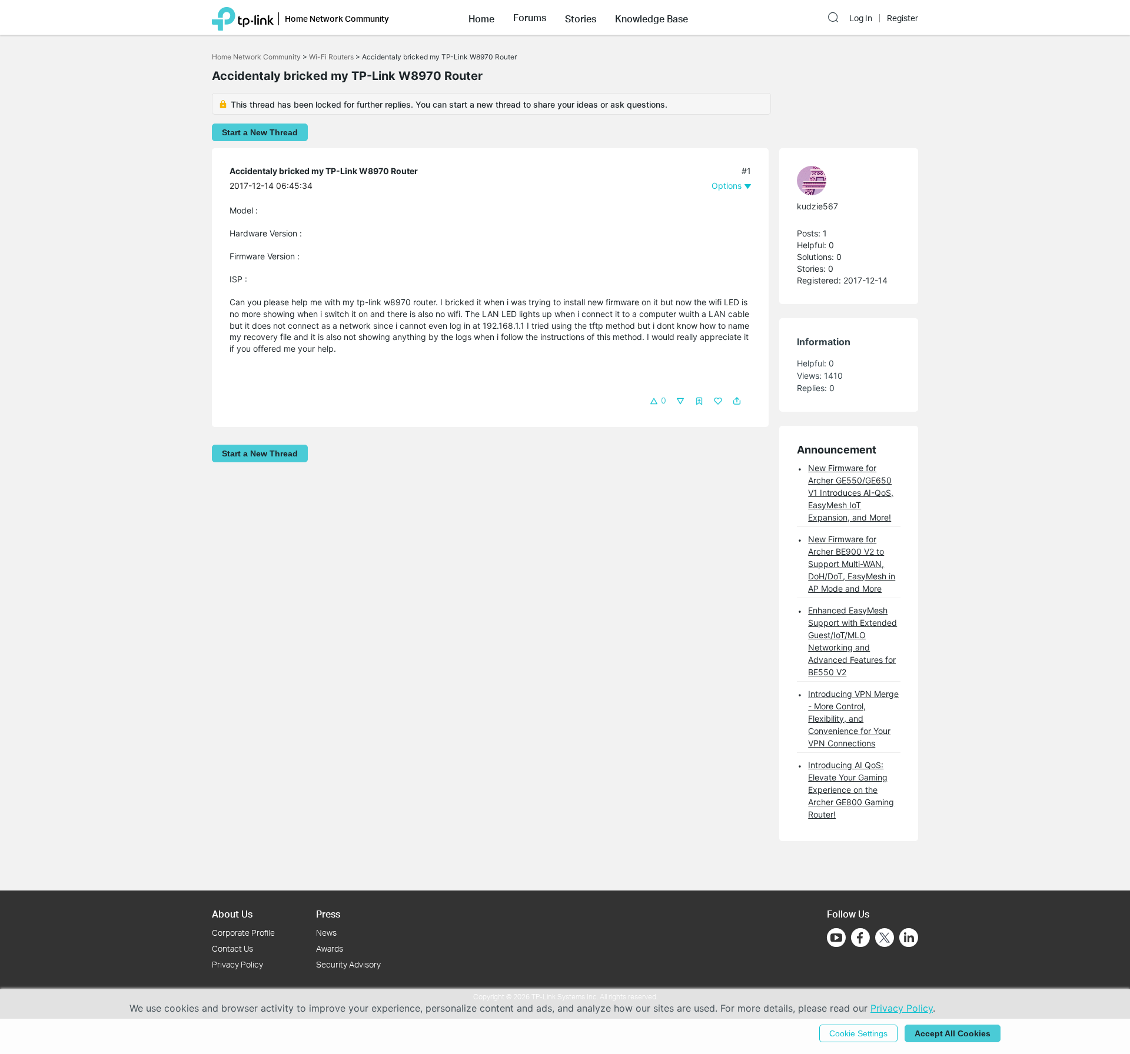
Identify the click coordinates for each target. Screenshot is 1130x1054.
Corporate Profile (243, 933)
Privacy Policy (237, 964)
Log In (860, 18)
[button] (481, 17)
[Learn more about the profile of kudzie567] (843, 180)
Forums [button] (529, 17)
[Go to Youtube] (836, 937)
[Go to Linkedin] (908, 937)
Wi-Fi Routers (332, 56)
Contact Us (232, 948)
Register (902, 18)
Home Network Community (256, 56)
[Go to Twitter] (884, 938)
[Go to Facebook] (860, 937)
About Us (232, 914)
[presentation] (811, 180)
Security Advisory (348, 964)
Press (328, 914)
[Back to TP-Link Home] (243, 18)
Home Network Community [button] (337, 19)
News (326, 933)
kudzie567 (817, 206)
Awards (329, 948)
